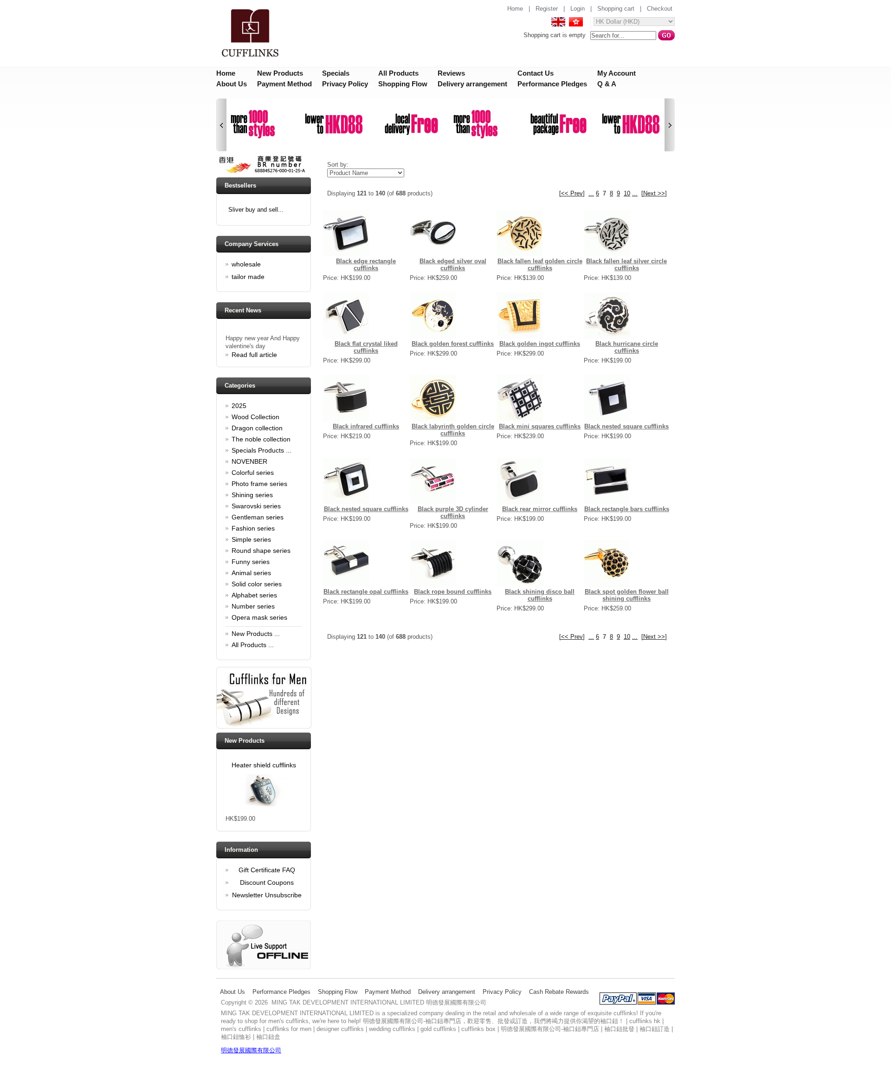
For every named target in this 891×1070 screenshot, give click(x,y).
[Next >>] (654, 193)
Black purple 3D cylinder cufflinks (453, 512)
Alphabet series (254, 595)
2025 (239, 405)
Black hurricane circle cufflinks (626, 347)
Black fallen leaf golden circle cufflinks (539, 265)
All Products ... (253, 644)
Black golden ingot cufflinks (539, 343)
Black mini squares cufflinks (540, 426)
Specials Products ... (261, 450)
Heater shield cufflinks (264, 765)
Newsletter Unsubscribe (267, 895)
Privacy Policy (345, 84)
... (591, 193)
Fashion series (253, 528)
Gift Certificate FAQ (267, 870)
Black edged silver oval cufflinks (453, 265)
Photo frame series (259, 483)
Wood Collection (255, 417)
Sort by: (338, 164)
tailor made (248, 276)
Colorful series (253, 472)
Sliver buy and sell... (256, 209)
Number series (253, 606)
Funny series (251, 561)
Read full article (254, 350)
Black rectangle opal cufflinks (365, 591)
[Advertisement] (491, 680)
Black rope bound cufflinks (452, 591)
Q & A (606, 84)
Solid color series (257, 584)
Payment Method (284, 84)
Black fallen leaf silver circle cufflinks (626, 265)
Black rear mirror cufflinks (539, 509)
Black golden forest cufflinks (453, 343)
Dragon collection (257, 428)
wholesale (246, 264)
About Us (231, 84)
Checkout (659, 8)
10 (627, 193)
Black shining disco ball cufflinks (540, 595)
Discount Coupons (267, 882)
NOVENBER (249, 461)
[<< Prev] (572, 193)
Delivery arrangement (472, 84)
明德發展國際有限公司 (251, 1050)
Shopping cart (615, 8)
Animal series (251, 573)
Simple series (251, 539)
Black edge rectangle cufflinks (366, 265)
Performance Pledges (552, 84)
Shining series (252, 495)
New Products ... (256, 633)
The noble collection (261, 439)
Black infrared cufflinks (366, 426)
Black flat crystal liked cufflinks (366, 347)
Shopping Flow (402, 84)
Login (577, 8)
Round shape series (261, 550)
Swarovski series (256, 506)
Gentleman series (258, 517)
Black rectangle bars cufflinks (626, 509)
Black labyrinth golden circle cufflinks (453, 430)
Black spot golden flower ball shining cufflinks (627, 595)
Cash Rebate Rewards (559, 991)
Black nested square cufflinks (626, 426)
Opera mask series (259, 617)
